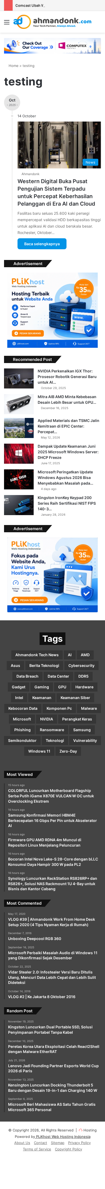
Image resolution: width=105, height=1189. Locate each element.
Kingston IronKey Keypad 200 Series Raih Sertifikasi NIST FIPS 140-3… (67, 503)
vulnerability (85, 740)
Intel (19, 697)
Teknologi (55, 740)
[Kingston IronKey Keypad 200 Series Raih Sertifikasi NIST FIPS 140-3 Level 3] (19, 505)
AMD (85, 654)
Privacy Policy (79, 1143)
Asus (15, 665)
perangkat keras (77, 719)
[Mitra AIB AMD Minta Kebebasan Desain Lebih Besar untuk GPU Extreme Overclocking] (19, 404)
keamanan (41, 697)
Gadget (18, 687)
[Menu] (6, 24)
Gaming (41, 687)
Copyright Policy (68, 1149)
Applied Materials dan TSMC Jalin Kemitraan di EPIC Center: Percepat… (68, 426)
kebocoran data (22, 708)
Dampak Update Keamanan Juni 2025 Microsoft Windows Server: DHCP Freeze (68, 452)
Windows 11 (39, 751)
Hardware (84, 687)
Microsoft (22, 719)
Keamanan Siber (75, 697)
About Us (22, 1143)
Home (13, 65)
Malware (89, 708)
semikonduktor (22, 740)
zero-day (68, 751)
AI (70, 654)
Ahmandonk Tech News (37, 654)
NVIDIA (46, 719)
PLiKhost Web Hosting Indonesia (62, 1136)
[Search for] (98, 24)
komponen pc (59, 708)
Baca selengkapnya (42, 243)
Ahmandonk (31, 174)
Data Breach (27, 676)
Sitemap (57, 1143)
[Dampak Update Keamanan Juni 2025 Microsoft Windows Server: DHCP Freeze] (19, 454)
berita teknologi (44, 665)
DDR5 (83, 676)
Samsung (82, 729)
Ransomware (52, 729)
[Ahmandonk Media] (52, 22)
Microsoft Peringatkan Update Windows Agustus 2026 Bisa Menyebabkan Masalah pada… (65, 477)
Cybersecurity (81, 665)
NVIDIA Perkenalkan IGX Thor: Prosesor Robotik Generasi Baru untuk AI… (67, 376)
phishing (22, 729)
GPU (62, 687)
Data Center (58, 676)
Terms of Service (37, 1149)
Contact (40, 1143)
